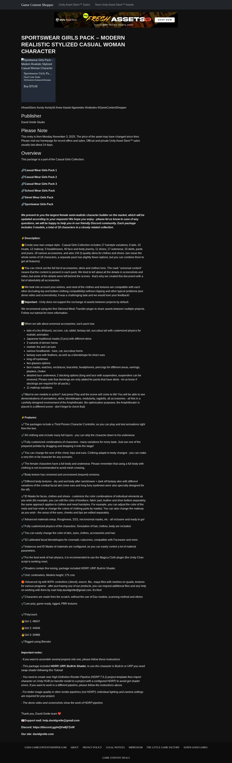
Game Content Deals (116, 758)
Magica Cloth (108, 557)
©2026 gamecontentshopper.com (45, 747)
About (74, 747)
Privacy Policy (92, 747)
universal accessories (61, 323)
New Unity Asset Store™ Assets (114, 4)
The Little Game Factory (163, 747)
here (103, 268)
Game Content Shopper (37, 5)
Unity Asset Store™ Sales (74, 4)
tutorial (39, 312)
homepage (46, 140)
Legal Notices (115, 747)
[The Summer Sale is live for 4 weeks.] (116, 19)
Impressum (135, 747)
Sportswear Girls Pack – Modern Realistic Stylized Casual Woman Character (73, 44)
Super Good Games (196, 747)
